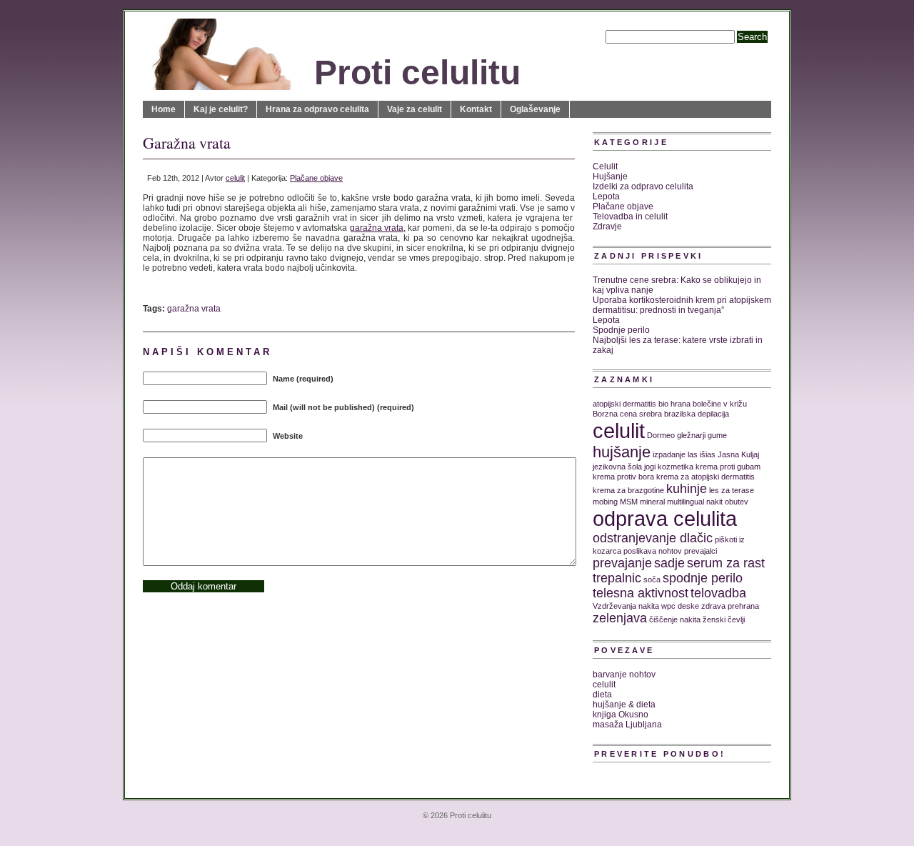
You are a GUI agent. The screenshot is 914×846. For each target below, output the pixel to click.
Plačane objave (316, 178)
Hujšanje (610, 176)
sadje (669, 563)
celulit (235, 178)
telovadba (718, 593)
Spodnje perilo (621, 330)
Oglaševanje (535, 109)
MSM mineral (642, 501)
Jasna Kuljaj (738, 454)
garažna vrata (376, 228)
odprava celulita (665, 518)
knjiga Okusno (620, 715)
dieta (602, 695)
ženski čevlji (724, 619)
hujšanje (622, 452)
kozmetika (675, 466)
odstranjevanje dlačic (653, 538)
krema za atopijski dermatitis (705, 476)
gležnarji (691, 435)
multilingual (685, 501)
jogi (650, 466)
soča (652, 579)
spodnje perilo (703, 578)
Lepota (606, 196)
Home (163, 109)
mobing (605, 501)
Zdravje (607, 227)
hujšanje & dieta (624, 705)
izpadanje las (675, 454)
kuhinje (686, 489)
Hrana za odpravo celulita (317, 109)
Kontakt (476, 109)
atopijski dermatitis (624, 403)
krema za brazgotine (628, 490)
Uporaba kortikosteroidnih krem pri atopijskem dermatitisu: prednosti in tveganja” (682, 305)
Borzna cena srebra (627, 413)
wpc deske (680, 606)
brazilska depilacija (696, 413)
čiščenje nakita (674, 619)
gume (717, 435)
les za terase (731, 490)
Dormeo (661, 435)
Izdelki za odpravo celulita (643, 186)
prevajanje (622, 563)
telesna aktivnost (640, 593)
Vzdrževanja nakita (626, 606)
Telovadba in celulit (630, 216)
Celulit (605, 166)
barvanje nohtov (624, 675)
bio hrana (674, 403)
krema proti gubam (727, 466)
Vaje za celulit (414, 109)
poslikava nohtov (652, 551)
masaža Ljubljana (627, 725)
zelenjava (620, 618)
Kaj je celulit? (221, 109)
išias (707, 454)
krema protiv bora (623, 476)
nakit (714, 501)
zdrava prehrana (730, 606)
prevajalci (700, 551)
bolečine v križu (720, 403)
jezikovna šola (617, 466)
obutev (736, 501)
